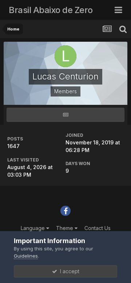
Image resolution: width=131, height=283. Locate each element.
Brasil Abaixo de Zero (51, 10)
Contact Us (97, 228)
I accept (68, 271)
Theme (65, 228)
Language (33, 228)
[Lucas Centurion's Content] (65, 115)
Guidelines (26, 256)
